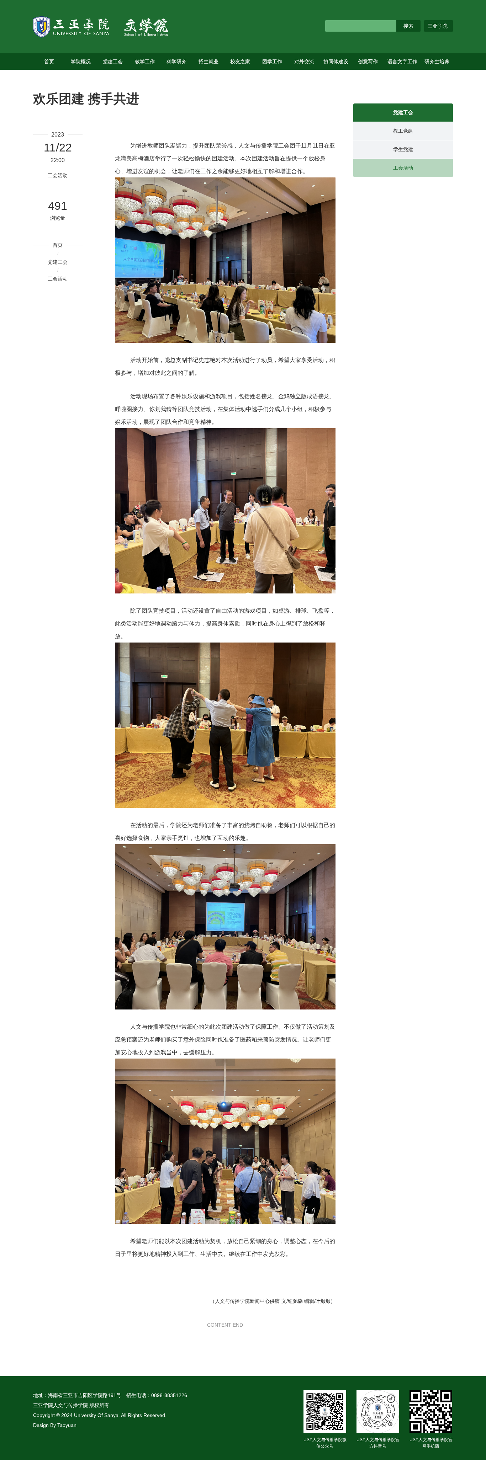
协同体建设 (335, 61)
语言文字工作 (402, 61)
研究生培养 (436, 61)
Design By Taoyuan (54, 1425)
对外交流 (304, 61)
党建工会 (113, 61)
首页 (49, 61)
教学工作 (145, 61)
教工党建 (403, 131)
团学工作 (272, 61)
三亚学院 (438, 26)
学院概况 (81, 61)
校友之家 (240, 61)
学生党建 (403, 149)
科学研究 (176, 61)
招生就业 (208, 61)
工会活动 (58, 279)
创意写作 (368, 61)
